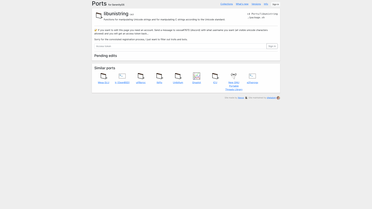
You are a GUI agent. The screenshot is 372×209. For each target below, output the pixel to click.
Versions (256, 3)
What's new (242, 3)
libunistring (116, 13)
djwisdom (271, 97)
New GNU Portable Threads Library (234, 86)
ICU (215, 82)
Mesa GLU (103, 82)
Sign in (275, 4)
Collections (226, 3)
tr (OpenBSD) (122, 82)
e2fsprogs (252, 82)
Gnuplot (196, 82)
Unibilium (178, 82)
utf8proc (141, 82)
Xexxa (241, 97)
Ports (108, 3)
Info (266, 3)
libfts (159, 82)
